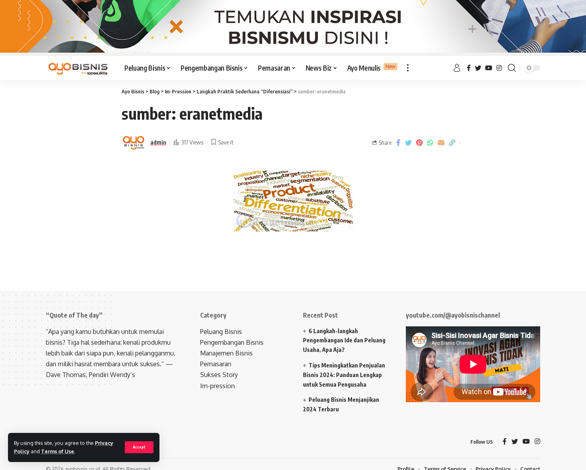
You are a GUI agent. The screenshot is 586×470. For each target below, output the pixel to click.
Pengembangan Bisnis (232, 342)
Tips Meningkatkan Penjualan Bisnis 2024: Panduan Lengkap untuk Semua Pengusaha (344, 375)
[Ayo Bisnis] (79, 68)
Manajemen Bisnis (226, 353)
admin (158, 142)
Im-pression (217, 386)
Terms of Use (57, 451)
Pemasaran (215, 364)
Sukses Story (219, 375)
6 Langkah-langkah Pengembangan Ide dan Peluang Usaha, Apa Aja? (344, 340)
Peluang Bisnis (221, 332)
